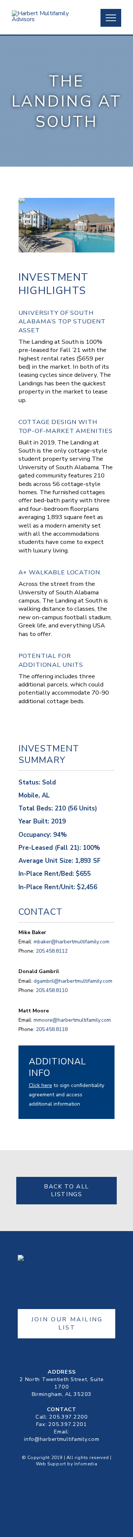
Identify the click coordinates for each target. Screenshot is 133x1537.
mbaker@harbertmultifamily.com (71, 941)
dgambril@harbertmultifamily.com (73, 981)
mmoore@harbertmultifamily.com (72, 1020)
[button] (110, 18)
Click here (40, 1085)
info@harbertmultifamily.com (61, 1439)
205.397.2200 (68, 1416)
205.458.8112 (52, 950)
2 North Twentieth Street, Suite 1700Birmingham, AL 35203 (61, 1387)
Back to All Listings (66, 1190)
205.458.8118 (52, 1029)
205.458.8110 (52, 990)
